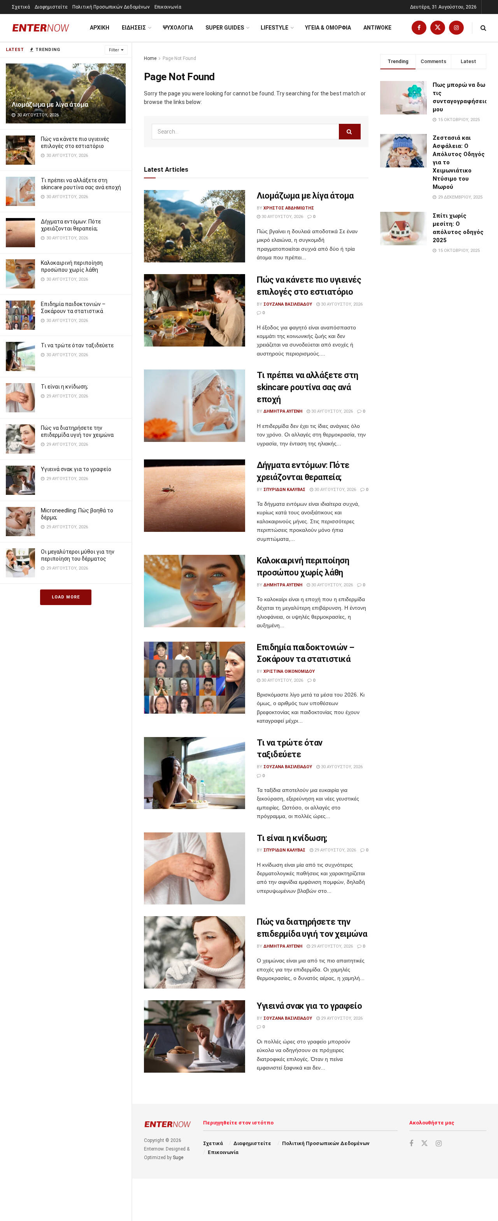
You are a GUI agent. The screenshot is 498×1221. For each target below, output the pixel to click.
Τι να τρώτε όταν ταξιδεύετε (77, 345)
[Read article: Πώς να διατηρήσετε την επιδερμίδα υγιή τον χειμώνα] (194, 952)
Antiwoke (377, 28)
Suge (178, 1157)
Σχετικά (21, 7)
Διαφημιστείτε (51, 7)
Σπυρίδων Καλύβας (284, 489)
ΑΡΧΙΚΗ (99, 28)
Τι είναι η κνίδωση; (64, 387)
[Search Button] (483, 28)
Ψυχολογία (178, 28)
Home (150, 58)
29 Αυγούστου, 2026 (334, 850)
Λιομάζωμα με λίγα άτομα (50, 104)
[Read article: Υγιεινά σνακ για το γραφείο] (194, 1036)
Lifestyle (274, 28)
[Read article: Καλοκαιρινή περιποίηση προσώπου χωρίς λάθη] (194, 591)
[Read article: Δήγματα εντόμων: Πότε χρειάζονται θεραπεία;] (194, 495)
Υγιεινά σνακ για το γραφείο (76, 469)
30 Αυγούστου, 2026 (281, 216)
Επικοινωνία (167, 7)
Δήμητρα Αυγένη (282, 411)
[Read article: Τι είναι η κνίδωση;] (194, 868)
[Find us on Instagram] (456, 28)
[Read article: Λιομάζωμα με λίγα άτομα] (194, 226)
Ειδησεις (134, 28)
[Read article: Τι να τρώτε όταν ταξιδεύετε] (194, 773)
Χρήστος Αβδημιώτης (288, 208)
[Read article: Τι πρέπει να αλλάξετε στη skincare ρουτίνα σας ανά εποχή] (194, 405)
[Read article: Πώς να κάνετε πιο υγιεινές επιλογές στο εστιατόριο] (194, 310)
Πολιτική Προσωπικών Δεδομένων (111, 7)
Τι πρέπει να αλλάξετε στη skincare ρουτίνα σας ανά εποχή (307, 387)
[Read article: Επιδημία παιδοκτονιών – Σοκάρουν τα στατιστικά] (194, 678)
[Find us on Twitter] (437, 28)
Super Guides (224, 28)
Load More (66, 597)
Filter (114, 50)
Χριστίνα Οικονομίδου (289, 671)
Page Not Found (179, 58)
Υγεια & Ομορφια (328, 28)
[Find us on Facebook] (419, 28)
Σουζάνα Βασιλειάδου (287, 304)
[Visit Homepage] (41, 28)
